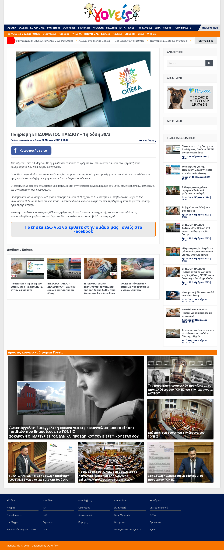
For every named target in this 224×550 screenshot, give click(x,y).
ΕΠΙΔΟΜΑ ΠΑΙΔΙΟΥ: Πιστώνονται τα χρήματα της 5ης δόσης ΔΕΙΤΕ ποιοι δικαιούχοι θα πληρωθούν (100, 288)
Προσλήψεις (144, 27)
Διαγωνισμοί (85, 515)
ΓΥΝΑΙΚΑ (77, 33)
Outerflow (52, 545)
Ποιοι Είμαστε (14, 515)
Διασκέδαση (120, 500)
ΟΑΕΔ (153, 515)
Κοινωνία (98, 27)
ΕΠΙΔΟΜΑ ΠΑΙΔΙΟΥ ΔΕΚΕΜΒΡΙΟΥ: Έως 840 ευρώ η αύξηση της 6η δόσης (61, 288)
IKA (44, 507)
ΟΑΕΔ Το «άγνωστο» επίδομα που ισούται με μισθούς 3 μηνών (135, 286)
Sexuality (130, 33)
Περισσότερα (210, 27)
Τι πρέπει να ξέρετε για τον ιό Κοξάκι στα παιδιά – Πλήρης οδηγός (198, 333)
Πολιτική (111, 27)
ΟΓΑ (45, 529)
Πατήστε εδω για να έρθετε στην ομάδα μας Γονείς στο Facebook (83, 229)
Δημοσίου (48, 522)
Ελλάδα (23, 27)
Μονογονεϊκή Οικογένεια (127, 529)
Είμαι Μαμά (120, 507)
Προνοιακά (156, 522)
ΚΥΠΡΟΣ (151, 33)
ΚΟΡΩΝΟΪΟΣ (37, 27)
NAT (45, 515)
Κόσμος (105, 33)
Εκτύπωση (149, 140)
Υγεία (141, 33)
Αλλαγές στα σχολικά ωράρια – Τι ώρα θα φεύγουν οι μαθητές (89, 40)
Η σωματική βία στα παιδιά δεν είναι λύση (198, 294)
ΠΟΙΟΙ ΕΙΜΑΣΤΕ (182, 27)
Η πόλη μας (13, 522)
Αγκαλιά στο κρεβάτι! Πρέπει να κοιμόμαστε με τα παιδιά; (197, 312)
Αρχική (12, 27)
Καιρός (167, 27)
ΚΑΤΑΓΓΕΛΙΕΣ (126, 27)
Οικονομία (69, 27)
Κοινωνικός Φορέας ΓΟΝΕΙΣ (21, 529)
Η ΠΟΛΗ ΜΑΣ (91, 33)
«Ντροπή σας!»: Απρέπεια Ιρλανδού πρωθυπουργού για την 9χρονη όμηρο (197, 251)
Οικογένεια (49, 33)
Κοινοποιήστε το (33, 150)
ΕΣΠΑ (157, 27)
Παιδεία (117, 33)
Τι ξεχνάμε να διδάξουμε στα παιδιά (146, 40)
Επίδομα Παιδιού (159, 507)
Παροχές (64, 33)
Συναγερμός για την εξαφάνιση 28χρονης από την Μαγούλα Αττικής (197, 169)
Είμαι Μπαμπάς (122, 515)
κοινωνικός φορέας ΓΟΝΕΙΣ (24, 33)
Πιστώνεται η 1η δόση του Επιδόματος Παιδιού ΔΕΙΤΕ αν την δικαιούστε (27, 286)
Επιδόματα (53, 27)
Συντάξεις (84, 27)
